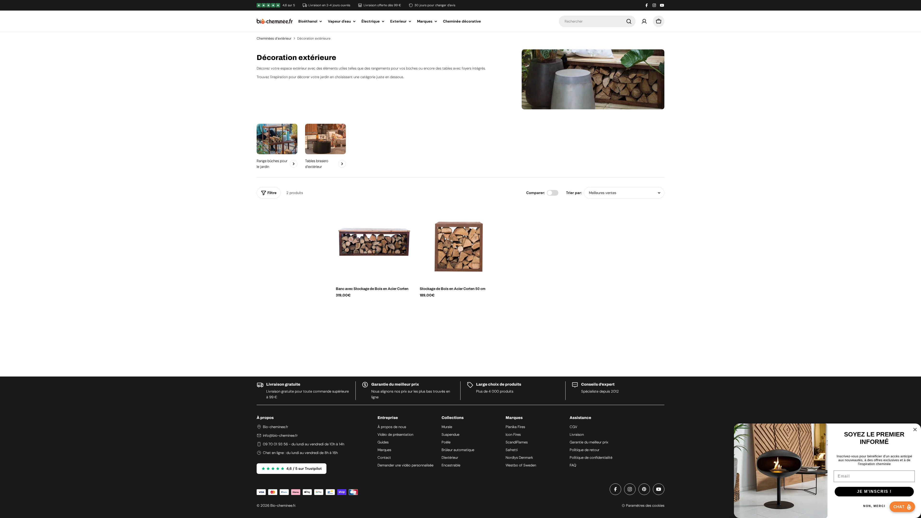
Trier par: (574, 192)
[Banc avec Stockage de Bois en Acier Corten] (374, 242)
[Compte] (644, 21)
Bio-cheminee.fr (282, 505)
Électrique (370, 21)
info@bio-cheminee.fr (280, 435)
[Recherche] (629, 21)
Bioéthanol (307, 21)
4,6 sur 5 (289, 5)
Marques (424, 21)
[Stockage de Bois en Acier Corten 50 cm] (458, 242)
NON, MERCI (874, 506)
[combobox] (597, 21)
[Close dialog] (915, 429)
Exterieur (398, 21)
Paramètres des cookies (645, 505)
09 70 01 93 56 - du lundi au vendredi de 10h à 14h (303, 444)
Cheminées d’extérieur (274, 38)
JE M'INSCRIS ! (874, 491)
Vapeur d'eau (339, 21)
